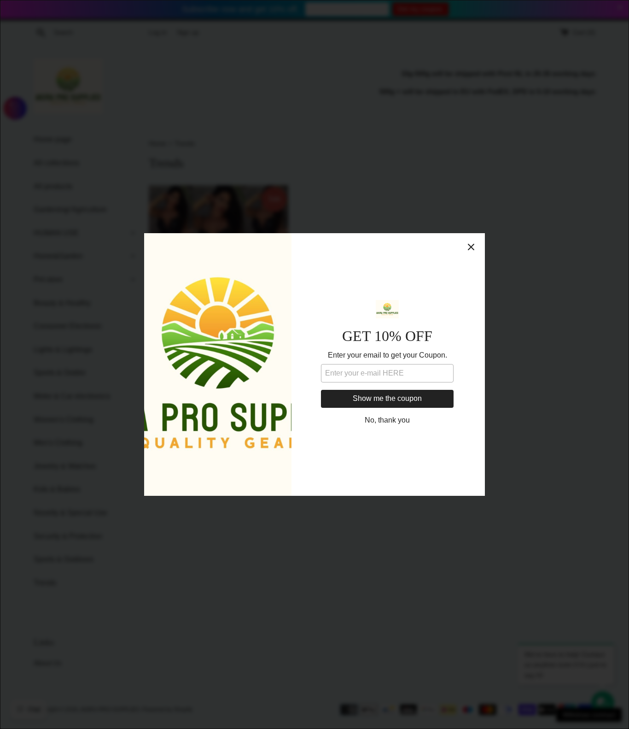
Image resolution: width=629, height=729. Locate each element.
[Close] (471, 247)
